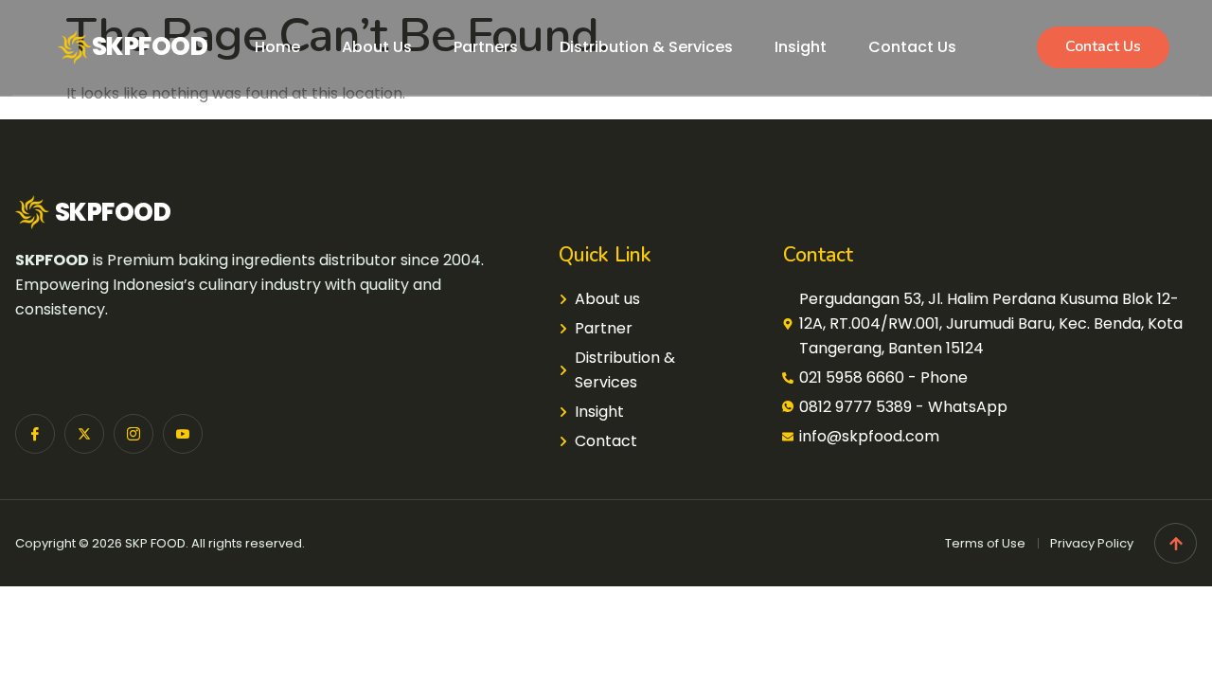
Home (277, 47)
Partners (486, 47)
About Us (377, 47)
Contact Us (912, 47)
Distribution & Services (646, 47)
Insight (801, 47)
